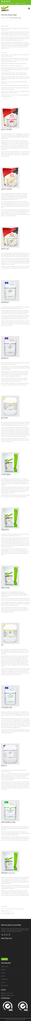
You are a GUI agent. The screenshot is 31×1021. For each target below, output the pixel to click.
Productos (3, 972)
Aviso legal (2, 1018)
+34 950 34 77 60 (9, 993)
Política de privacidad (9, 1018)
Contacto (3, 982)
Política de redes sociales (18, 1018)
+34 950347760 (22, 3)
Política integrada (4, 985)
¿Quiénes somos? (4, 966)
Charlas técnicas (4, 979)
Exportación (3, 969)
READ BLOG (4, 959)
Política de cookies (27, 1018)
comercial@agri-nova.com (9, 3)
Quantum (3, 976)
